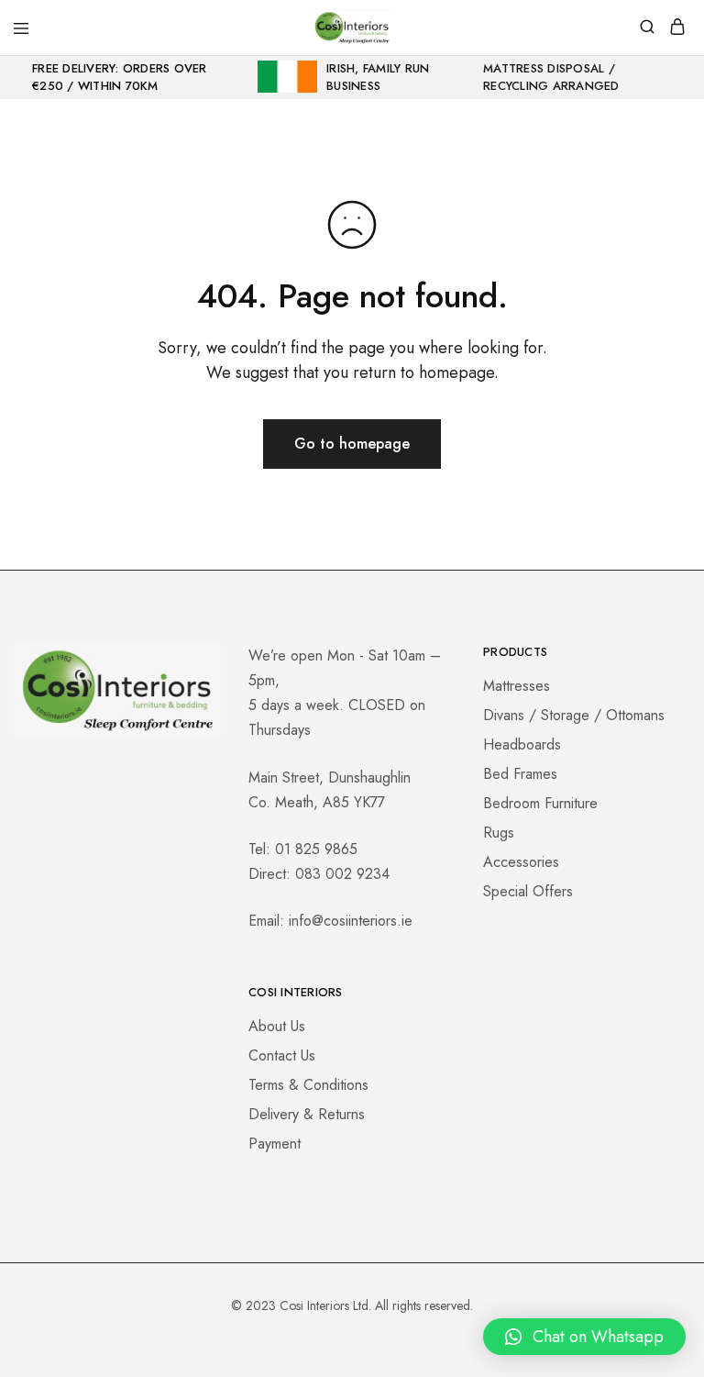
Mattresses (516, 685)
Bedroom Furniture (540, 803)
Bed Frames (520, 773)
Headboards (522, 744)
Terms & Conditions (308, 1084)
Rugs (498, 832)
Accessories (521, 861)
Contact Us (281, 1055)
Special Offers (528, 891)
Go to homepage (352, 443)
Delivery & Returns (306, 1114)
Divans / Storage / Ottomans (574, 715)
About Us (276, 1026)
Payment (274, 1143)
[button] (584, 1336)
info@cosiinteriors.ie (350, 920)
